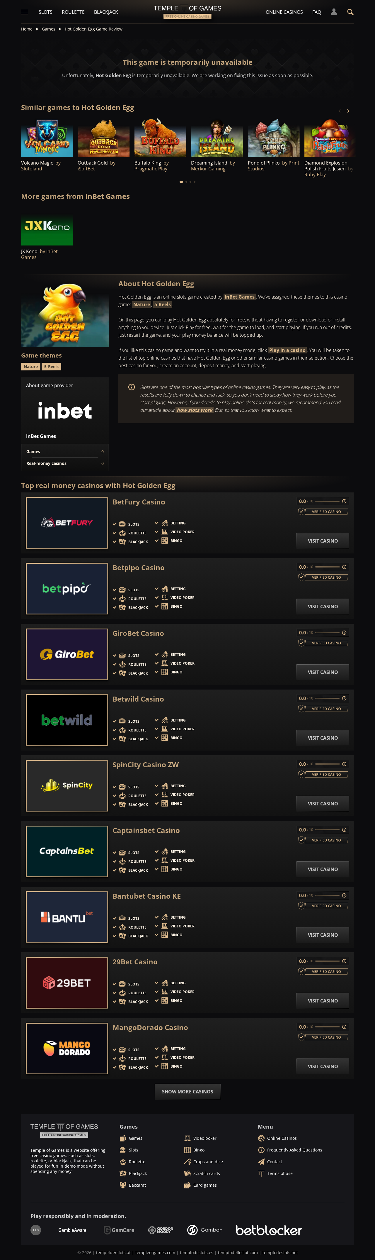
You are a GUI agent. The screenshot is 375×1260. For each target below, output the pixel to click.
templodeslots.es (196, 1252)
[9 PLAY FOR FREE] (103, 137)
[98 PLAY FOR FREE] (274, 137)
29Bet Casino (135, 961)
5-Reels (162, 304)
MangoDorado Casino (150, 1027)
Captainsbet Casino (146, 830)
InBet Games (240, 297)
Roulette (73, 12)
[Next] (348, 110)
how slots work (194, 410)
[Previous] (339, 110)
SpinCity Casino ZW (145, 764)
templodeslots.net (280, 1252)
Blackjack (106, 12)
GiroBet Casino (138, 633)
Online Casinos (284, 12)
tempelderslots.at (113, 1252)
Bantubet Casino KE (146, 896)
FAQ (316, 12)
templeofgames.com (155, 1252)
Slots (45, 12)
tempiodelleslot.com (238, 1252)
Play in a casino (287, 350)
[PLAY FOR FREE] (47, 137)
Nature (141, 304)
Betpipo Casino (138, 567)
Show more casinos (187, 1091)
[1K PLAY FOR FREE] (160, 137)
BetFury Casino (138, 502)
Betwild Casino (138, 699)
